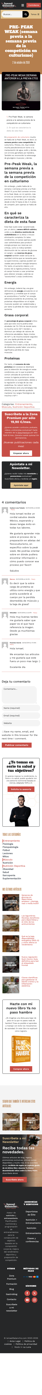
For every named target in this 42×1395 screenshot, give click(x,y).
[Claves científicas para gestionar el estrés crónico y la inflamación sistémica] (10, 985)
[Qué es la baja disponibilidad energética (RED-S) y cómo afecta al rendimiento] (10, 943)
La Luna (27, 1347)
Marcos (12, 579)
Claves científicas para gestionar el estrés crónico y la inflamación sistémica (30, 981)
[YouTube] (27, 1300)
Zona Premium (24, 433)
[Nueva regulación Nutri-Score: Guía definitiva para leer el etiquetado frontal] (10, 964)
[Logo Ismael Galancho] (8, 3)
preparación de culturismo (18, 137)
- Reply (12, 509)
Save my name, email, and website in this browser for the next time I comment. (20, 735)
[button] (4, 1122)
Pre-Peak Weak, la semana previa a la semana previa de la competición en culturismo (21, 120)
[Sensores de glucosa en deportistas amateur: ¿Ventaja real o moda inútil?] (10, 902)
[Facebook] (27, 1293)
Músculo (6, 407)
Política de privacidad (26, 1344)
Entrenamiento (23, 404)
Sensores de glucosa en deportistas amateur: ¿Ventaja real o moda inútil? (30, 899)
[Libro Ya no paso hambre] (21, 1036)
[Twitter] (34, 1293)
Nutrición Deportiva (23, 407)
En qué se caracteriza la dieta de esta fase (19, 129)
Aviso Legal (15, 1341)
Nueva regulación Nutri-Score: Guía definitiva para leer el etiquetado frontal (30, 961)
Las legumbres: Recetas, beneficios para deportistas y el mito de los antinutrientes (30, 920)
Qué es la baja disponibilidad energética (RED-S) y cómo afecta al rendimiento (30, 940)
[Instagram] (34, 1300)
